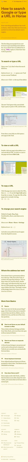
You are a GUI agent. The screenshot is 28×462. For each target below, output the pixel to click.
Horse (5, 47)
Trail (9, 66)
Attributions (12, 459)
